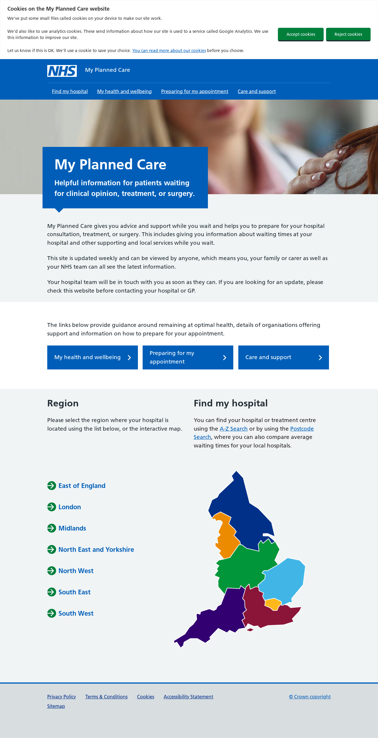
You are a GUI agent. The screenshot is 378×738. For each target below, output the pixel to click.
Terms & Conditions (106, 697)
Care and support (257, 91)
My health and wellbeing (124, 91)
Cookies (145, 697)
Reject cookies (348, 34)
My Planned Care (107, 69)
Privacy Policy (61, 697)
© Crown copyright (310, 697)
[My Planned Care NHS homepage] (62, 71)
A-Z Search (234, 428)
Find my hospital (70, 91)
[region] (189, 29)
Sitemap (56, 706)
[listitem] (241, 511)
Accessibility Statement (188, 697)
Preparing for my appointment (194, 91)
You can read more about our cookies (169, 50)
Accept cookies (300, 34)
